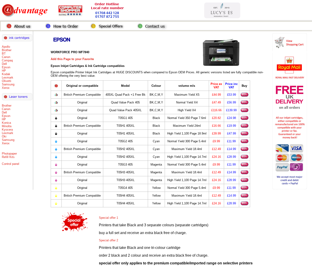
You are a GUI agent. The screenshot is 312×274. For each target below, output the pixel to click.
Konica (6, 122)
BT (4, 53)
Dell (4, 64)
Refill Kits (8, 157)
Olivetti (6, 81)
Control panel (10, 164)
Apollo (6, 46)
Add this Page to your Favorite (72, 59)
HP (4, 70)
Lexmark (7, 77)
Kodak (6, 74)
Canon (6, 57)
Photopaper (9, 153)
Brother (6, 50)
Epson (6, 67)
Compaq (7, 60)
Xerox (6, 88)
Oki (4, 136)
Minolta (6, 126)
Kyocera (7, 129)
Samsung (8, 84)
